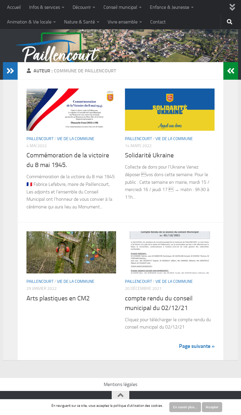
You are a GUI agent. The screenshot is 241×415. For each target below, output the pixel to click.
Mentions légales (120, 384)
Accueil (14, 7)
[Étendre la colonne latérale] (10, 71)
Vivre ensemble (123, 22)
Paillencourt (39, 138)
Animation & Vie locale (29, 22)
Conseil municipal (120, 7)
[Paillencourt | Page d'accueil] (58, 57)
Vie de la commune (75, 138)
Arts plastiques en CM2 (58, 298)
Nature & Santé (79, 22)
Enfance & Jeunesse (169, 7)
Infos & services (44, 7)
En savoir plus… (185, 407)
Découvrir (82, 7)
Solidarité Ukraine (149, 155)
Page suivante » (197, 346)
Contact (158, 22)
